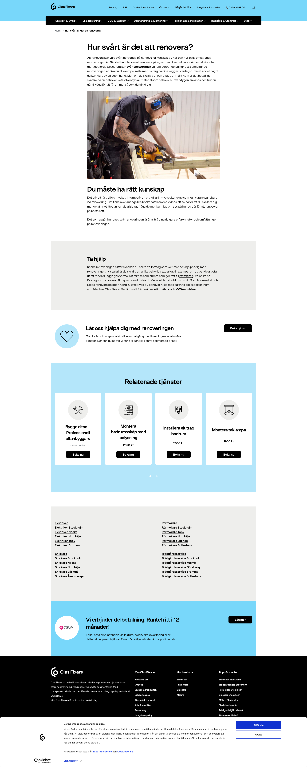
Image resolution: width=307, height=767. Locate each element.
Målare (180, 695)
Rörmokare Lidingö (175, 540)
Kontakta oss (141, 679)
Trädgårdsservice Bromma (180, 571)
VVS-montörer (186, 289)
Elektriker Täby (65, 540)
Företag (113, 7)
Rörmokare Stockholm (177, 527)
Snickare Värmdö (67, 571)
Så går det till (182, 7)
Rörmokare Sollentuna (177, 545)
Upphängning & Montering (149, 20)
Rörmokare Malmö (228, 715)
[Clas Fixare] (63, 9)
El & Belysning (91, 20)
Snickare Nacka (65, 562)
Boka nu (78, 454)
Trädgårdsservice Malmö (179, 562)
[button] (150, 476)
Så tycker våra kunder (208, 7)
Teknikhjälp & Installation (188, 20)
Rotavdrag (140, 710)
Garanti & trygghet (145, 700)
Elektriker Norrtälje (68, 536)
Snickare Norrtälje (67, 567)
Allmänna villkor (143, 705)
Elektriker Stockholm (69, 527)
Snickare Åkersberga (69, 576)
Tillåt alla (259, 725)
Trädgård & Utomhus (223, 20)
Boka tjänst (238, 328)
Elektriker (61, 523)
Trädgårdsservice (174, 553)
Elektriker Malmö (227, 705)
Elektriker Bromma (67, 545)
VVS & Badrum (116, 20)
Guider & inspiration (143, 7)
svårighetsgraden (139, 66)
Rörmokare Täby (173, 532)
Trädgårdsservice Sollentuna (181, 576)
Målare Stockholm (228, 700)
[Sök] (253, 7)
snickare (150, 289)
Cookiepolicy (125, 751)
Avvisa (258, 734)
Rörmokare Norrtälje (176, 536)
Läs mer (240, 619)
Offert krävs (78, 445)
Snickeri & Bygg (65, 20)
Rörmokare (182, 684)
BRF (125, 7)
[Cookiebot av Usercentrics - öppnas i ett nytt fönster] (42, 760)
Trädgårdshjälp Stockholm (233, 684)
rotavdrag (186, 276)
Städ (246, 20)
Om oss (163, 7)
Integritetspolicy (102, 751)
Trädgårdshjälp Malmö (231, 710)
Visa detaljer (71, 760)
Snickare (61, 553)
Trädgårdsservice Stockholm (181, 558)
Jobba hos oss (142, 695)
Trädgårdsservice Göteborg (181, 567)
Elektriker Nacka (66, 532)
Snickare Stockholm (68, 558)
